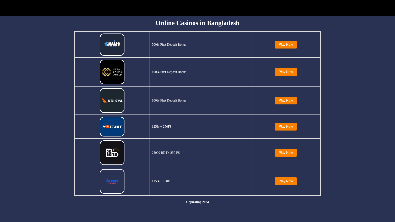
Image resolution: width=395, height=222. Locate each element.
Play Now (286, 44)
